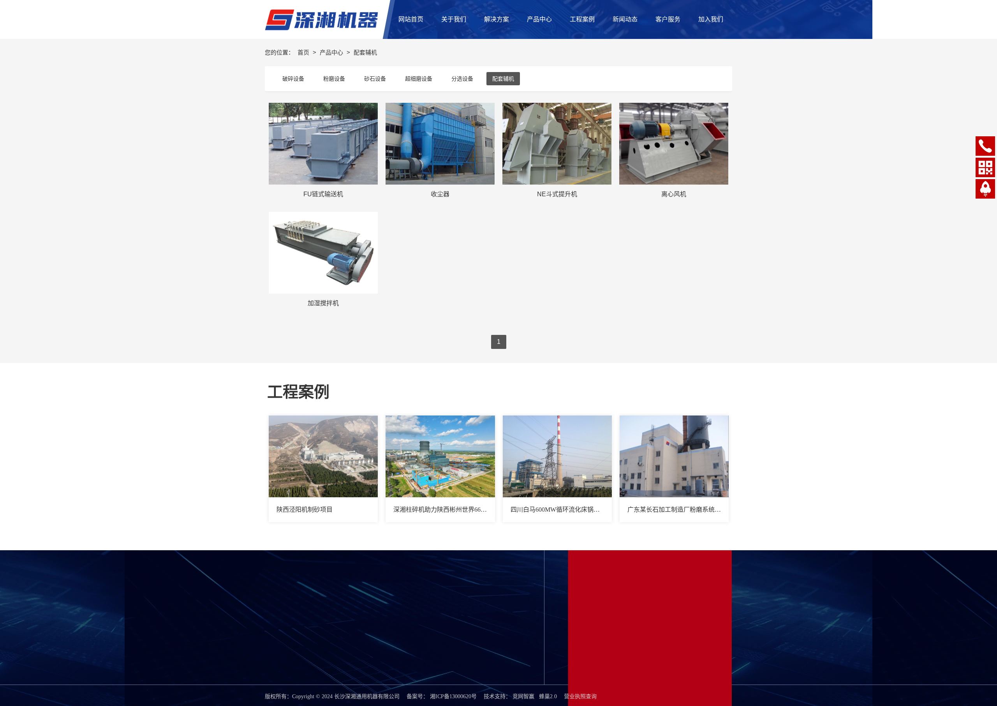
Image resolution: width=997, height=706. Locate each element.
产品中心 (332, 52)
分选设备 (462, 79)
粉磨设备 (334, 79)
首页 (304, 52)
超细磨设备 (418, 79)
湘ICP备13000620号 (453, 696)
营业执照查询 (580, 696)
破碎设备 (293, 79)
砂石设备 (375, 79)
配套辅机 (503, 79)
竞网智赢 (523, 696)
